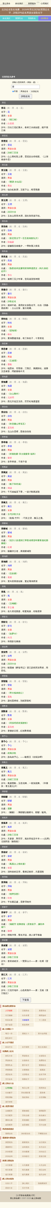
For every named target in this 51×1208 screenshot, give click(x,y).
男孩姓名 (8, 1060)
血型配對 (8, 1125)
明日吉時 (42, 1170)
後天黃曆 (8, 1175)
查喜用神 (25, 1025)
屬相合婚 (8, 1120)
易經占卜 (25, 1033)
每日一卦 (8, 1033)
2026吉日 (42, 1152)
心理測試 (44, 3)
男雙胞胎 (8, 1070)
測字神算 (8, 1102)
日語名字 (42, 1079)
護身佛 (42, 1093)
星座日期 (42, 1156)
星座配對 (42, 1120)
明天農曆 (25, 1170)
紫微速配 (25, 1111)
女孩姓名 (25, 1060)
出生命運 (25, 1015)
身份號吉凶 (25, 1133)
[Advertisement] (25, 48)
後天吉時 (42, 1175)
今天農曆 (25, 1165)
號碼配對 (42, 1111)
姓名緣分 (42, 1115)
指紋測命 (25, 1097)
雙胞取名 (32, 18)
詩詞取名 (44, 18)
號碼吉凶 (8, 1133)
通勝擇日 (8, 1147)
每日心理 (25, 1088)
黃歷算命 (42, 1011)
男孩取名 (25, 1056)
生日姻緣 (8, 1015)
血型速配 (25, 1125)
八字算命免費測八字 (25, 1195)
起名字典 (42, 1074)
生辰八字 (8, 1183)
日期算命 (25, 1011)
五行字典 (25, 1188)
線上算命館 (36, 1198)
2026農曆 (25, 1152)
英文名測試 (42, 1047)
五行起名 (8, 1079)
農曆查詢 (25, 1142)
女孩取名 (42, 1056)
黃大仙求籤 (42, 1033)
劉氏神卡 (8, 1038)
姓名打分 (8, 1047)
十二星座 (42, 1020)
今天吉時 (42, 1165)
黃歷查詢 (32, 3)
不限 (16, 91)
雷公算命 (6, 3)
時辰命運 (8, 1020)
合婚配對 (8, 1111)
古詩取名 (25, 1074)
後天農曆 (25, 1175)
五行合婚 (42, 1125)
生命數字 (8, 1093)
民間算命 (42, 1088)
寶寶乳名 (19, 18)
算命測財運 (25, 1093)
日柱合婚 (25, 1115)
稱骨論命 (42, 1015)
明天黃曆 (8, 1170)
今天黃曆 (8, 1165)
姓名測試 (19, 3)
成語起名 (8, 1074)
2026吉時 (9, 1156)
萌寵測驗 (8, 1097)
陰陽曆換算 (42, 1183)
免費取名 (42, 1060)
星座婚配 (25, 1120)
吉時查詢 (25, 1147)
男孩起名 (24, 91)
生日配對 (8, 1115)
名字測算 (25, 1047)
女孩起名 (35, 91)
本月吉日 (42, 1147)
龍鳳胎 (42, 1070)
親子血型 (8, 1025)
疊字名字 (25, 1065)
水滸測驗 (42, 1097)
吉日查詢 (42, 1142)
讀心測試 (25, 1183)
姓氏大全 (8, 1056)
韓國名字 (25, 1079)
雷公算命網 (15, 1198)
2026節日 (25, 1156)
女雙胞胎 (25, 1070)
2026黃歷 (9, 1152)
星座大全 (8, 1188)
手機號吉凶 (42, 1133)
